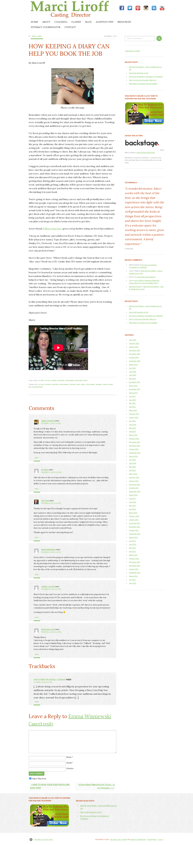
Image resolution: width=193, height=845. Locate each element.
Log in (160, 839)
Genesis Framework (138, 839)
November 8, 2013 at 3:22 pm (51, 503)
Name (69, 757)
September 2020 (134, 361)
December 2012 (134, 562)
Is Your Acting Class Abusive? (145, 277)
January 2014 (133, 520)
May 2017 (132, 403)
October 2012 (133, 569)
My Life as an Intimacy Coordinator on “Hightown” (146, 76)
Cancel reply (41, 723)
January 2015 (133, 481)
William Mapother (52, 228)
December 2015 (134, 442)
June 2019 (132, 375)
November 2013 (134, 527)
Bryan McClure (48, 629)
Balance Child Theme (118, 839)
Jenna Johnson (48, 421)
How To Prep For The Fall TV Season (50, 679)
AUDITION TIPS (104, 21)
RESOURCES (124, 21)
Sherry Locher (48, 586)
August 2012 (133, 576)
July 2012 (132, 580)
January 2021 (133, 347)
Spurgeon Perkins (135, 286)
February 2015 (134, 477)
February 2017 (134, 414)
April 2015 (132, 470)
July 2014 (132, 498)
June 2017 (132, 400)
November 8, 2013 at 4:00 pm (51, 552)
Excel (83, 384)
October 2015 (133, 449)
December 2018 (134, 382)
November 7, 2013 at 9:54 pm (51, 423)
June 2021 (132, 340)
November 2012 (134, 566)
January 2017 (133, 417)
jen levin (45, 501)
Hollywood (90, 384)
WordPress (152, 839)
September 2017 (134, 389)
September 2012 (134, 572)
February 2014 (134, 516)
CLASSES (76, 21)
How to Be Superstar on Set (138, 73)
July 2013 (132, 541)
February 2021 (134, 343)
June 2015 (132, 463)
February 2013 (134, 558)
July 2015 (132, 460)
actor (47, 380)
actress (53, 380)
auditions (78, 380)
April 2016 (132, 431)
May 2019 (132, 378)
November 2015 (134, 446)
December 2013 (134, 523)
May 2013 (132, 548)
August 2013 (133, 537)
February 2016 (134, 438)
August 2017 (133, 393)
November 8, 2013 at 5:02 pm (51, 589)
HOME (34, 21)
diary (85, 380)
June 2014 (132, 502)
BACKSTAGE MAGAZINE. (146, 152)
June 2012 (132, 583)
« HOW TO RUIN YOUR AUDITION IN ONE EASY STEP (50, 786)
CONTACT (70, 27)
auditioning (69, 380)
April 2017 (132, 407)
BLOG (88, 21)
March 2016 (133, 435)
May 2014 (132, 506)
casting (72, 384)
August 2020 (133, 364)
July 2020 (132, 368)
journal (99, 384)
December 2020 (134, 350)
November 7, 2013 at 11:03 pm (51, 472)
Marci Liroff (53, 9)
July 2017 (132, 396)
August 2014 (133, 495)
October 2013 (133, 530)
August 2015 (133, 456)
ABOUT (46, 21)
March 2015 (133, 474)
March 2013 (133, 555)
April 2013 (132, 551)
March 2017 (133, 410)
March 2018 (133, 386)
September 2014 (134, 491)
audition (61, 380)
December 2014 (134, 484)
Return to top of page (43, 839)
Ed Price (44, 470)
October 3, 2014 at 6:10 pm (43, 682)
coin (130, 280)
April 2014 (132, 509)
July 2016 (132, 421)
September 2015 (134, 453)
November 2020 (134, 354)
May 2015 (132, 467)
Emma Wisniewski (48, 549)
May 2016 (132, 428)
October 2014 (133, 488)
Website (70, 768)
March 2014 (133, 513)
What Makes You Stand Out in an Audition (143, 84)
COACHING (61, 21)
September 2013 (134, 534)
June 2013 (132, 544)
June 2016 (132, 424)
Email (68, 763)
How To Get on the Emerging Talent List (142, 80)
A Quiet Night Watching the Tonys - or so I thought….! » (96, 786)
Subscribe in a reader (132, 51)
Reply (37, 458)
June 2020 (132, 372)
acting (41, 380)
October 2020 (133, 357)
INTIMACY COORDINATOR (45, 27)
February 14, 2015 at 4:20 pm (51, 632)
